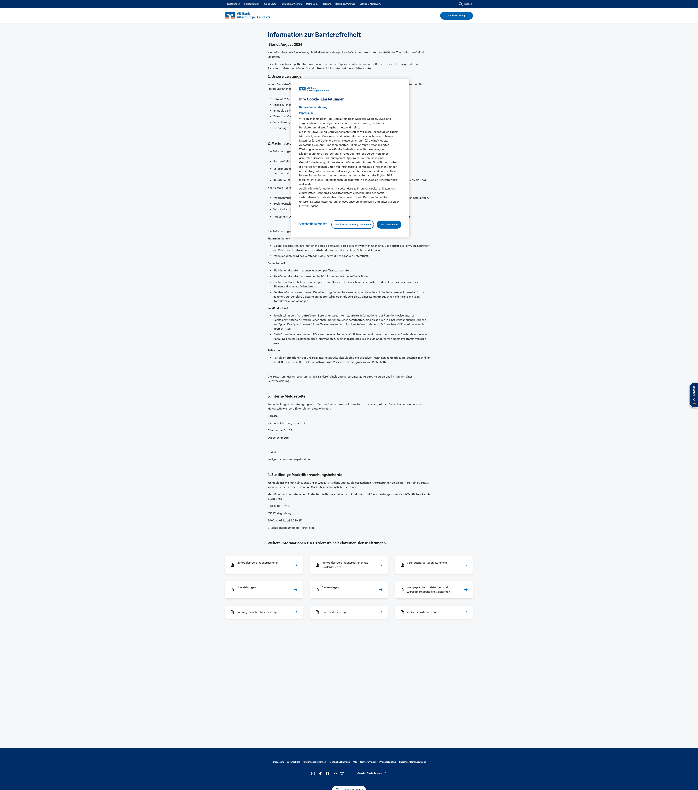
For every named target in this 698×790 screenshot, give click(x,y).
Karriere (326, 4)
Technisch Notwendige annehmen (353, 224)
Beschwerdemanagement (412, 762)
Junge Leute (270, 4)
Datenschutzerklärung (313, 107)
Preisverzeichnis (387, 762)
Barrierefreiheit (368, 762)
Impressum (278, 762)
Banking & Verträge (345, 4)
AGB (355, 762)
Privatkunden (233, 4)
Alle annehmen (389, 224)
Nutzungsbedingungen (314, 762)
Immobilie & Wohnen (291, 4)
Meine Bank (312, 4)
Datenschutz (293, 762)
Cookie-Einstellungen (313, 223)
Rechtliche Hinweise (339, 762)
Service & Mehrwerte (371, 4)
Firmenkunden (251, 4)
